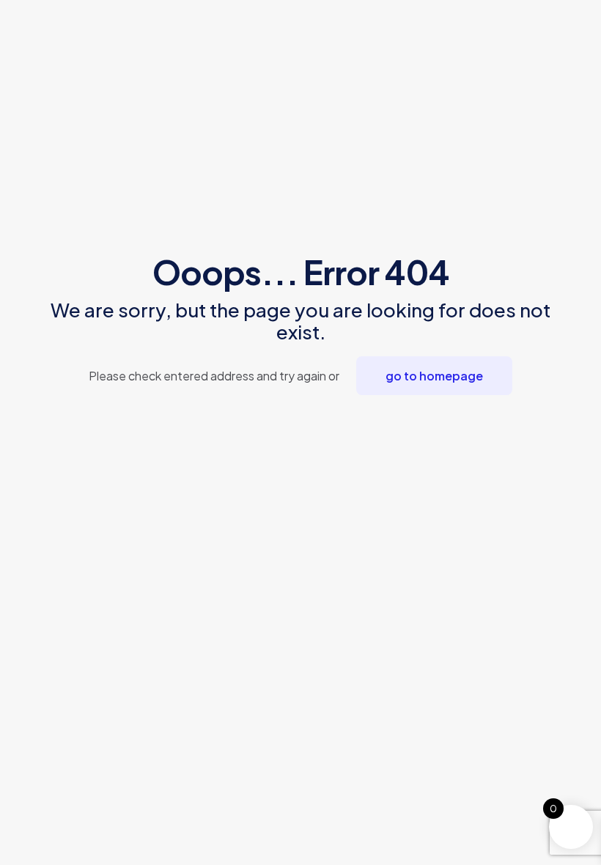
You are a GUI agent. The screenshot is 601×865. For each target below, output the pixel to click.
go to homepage (434, 375)
